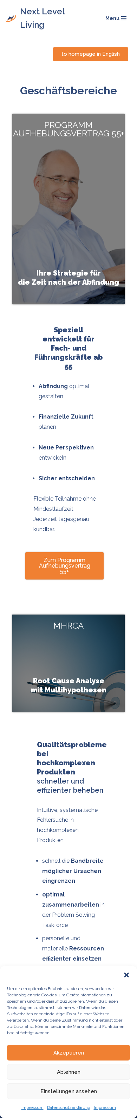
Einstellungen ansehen (68, 1091)
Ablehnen (68, 1072)
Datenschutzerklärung (68, 1107)
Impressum (32, 1107)
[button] (126, 974)
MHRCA (68, 626)
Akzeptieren (68, 1053)
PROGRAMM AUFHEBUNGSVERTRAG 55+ (68, 129)
